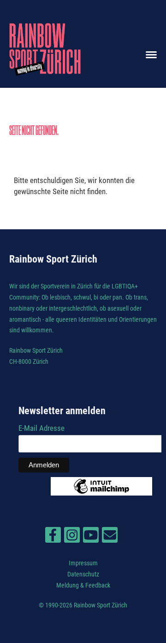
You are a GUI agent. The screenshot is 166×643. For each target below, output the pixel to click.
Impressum (83, 563)
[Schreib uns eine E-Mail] (110, 537)
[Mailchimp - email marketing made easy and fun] (101, 492)
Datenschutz (83, 574)
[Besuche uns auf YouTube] (91, 537)
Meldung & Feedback (83, 585)
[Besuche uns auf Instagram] (72, 537)
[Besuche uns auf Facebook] (53, 537)
